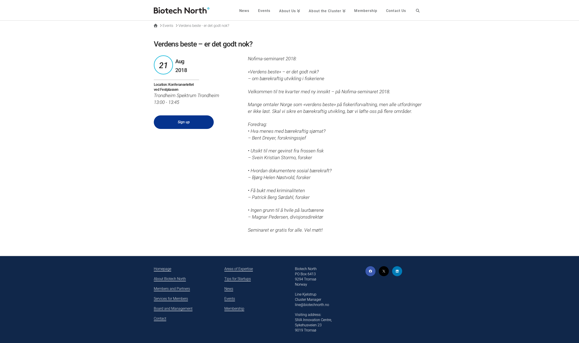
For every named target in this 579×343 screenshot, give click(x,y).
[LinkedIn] (397, 271)
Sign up (184, 122)
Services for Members (171, 298)
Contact (160, 318)
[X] (384, 271)
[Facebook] (370, 271)
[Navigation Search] (417, 10)
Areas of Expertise (238, 269)
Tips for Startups (237, 279)
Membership (234, 308)
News (228, 289)
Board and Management (173, 308)
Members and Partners (172, 289)
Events (229, 298)
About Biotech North (170, 279)
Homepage (162, 269)
